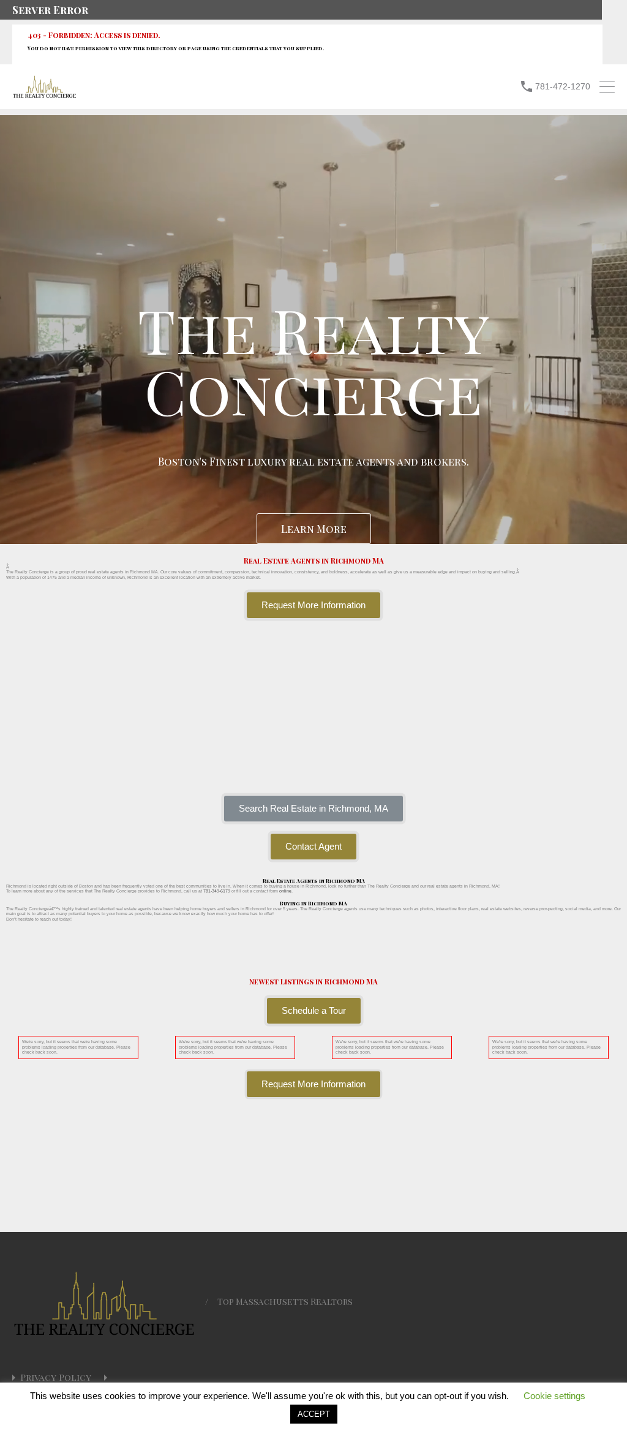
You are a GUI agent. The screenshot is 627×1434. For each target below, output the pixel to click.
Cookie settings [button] (554, 1396)
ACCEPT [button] (314, 1414)
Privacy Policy (55, 1377)
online (285, 891)
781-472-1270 (562, 86)
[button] (313, 808)
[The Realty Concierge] (44, 95)
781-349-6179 (216, 891)
